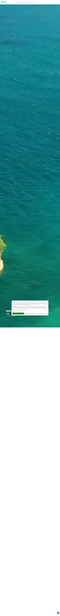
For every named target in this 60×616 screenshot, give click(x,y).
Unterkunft (26, 2)
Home (18, 2)
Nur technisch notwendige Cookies (30, 313)
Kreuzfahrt (30, 2)
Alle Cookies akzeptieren (18, 313)
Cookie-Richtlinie (14, 311)
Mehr (34, 2)
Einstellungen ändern (42, 313)
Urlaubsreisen (22, 2)
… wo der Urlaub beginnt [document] (10, 315)
